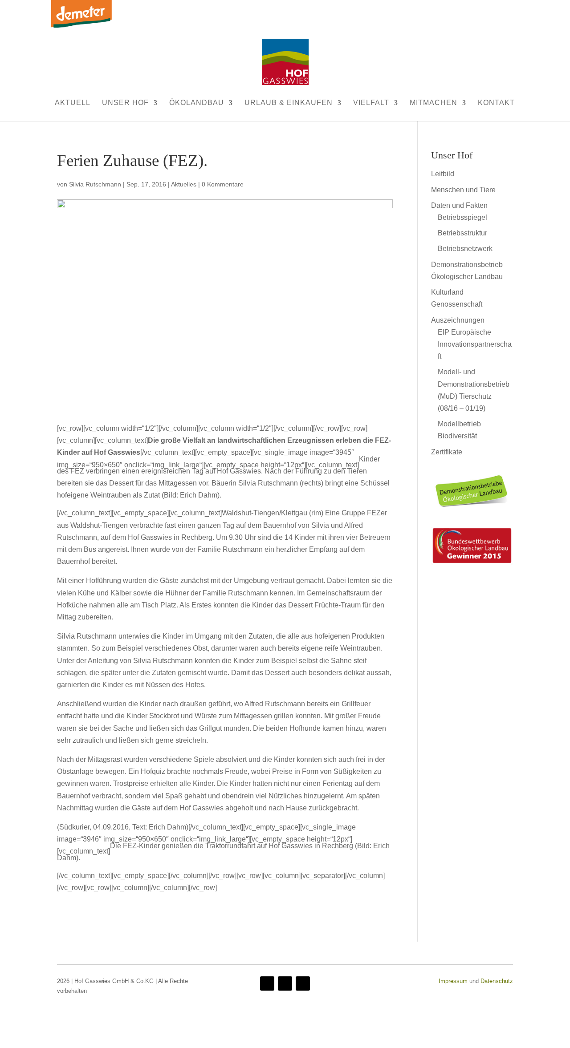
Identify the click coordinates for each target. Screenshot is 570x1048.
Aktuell (72, 102)
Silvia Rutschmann (95, 184)
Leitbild (442, 174)
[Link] (472, 509)
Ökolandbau (196, 102)
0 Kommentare (223, 184)
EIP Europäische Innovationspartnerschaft (475, 344)
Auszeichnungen (457, 320)
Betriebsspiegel (462, 217)
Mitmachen (433, 102)
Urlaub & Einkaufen (288, 102)
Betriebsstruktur (462, 233)
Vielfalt (371, 102)
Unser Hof (125, 102)
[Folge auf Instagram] (303, 983)
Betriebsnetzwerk (465, 248)
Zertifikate (446, 452)
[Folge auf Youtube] (285, 983)
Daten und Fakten (459, 205)
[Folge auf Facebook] (267, 983)
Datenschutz (496, 981)
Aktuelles (183, 184)
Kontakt (496, 102)
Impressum (453, 981)
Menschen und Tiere (463, 190)
